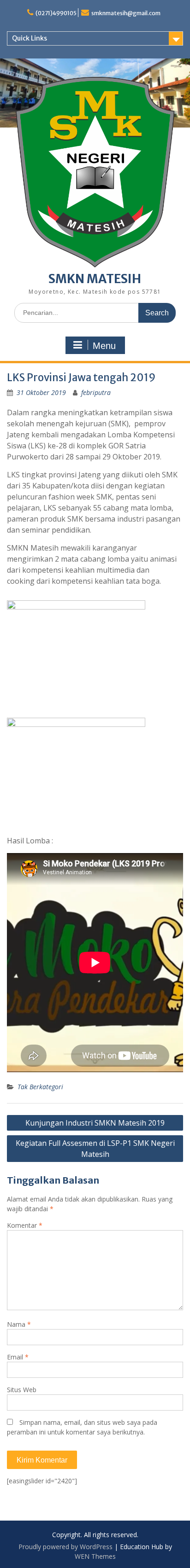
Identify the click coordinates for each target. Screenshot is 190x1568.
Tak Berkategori (40, 1086)
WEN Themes (95, 1556)
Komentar (24, 1225)
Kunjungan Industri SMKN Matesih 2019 (95, 1123)
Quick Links (29, 38)
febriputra (96, 392)
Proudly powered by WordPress (65, 1546)
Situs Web (21, 1389)
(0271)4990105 (56, 13)
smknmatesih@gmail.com (125, 13)
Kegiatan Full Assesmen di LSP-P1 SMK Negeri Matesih (95, 1148)
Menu (104, 346)
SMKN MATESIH (94, 278)
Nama (19, 1324)
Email (18, 1357)
